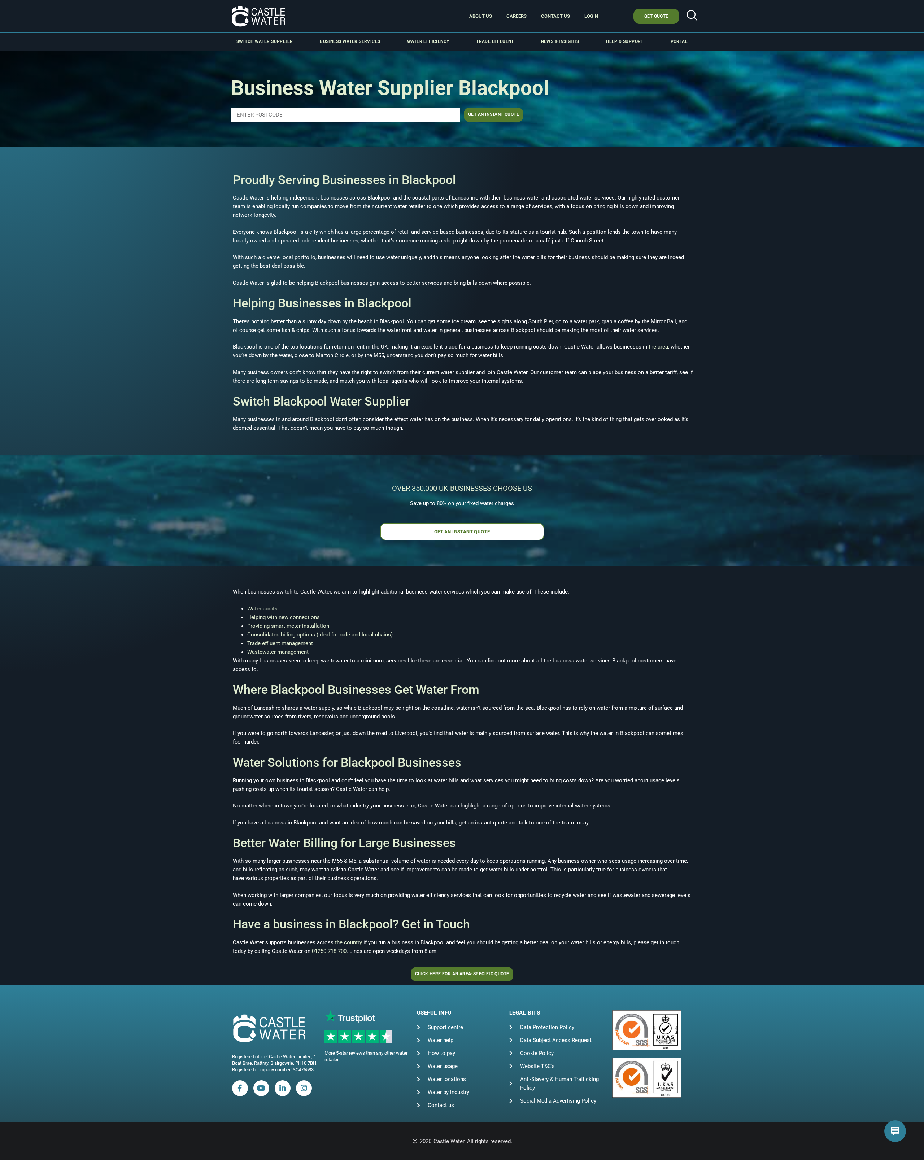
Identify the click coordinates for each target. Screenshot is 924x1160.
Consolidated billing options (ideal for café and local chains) (320, 634)
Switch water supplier (264, 41)
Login (591, 16)
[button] (692, 16)
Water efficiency (428, 41)
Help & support (625, 41)
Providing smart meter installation (288, 626)
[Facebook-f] (240, 1088)
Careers (516, 16)
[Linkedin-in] (283, 1088)
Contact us (555, 16)
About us (480, 16)
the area (658, 346)
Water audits (262, 608)
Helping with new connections (283, 617)
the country (348, 942)
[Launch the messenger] (895, 1131)
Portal (679, 41)
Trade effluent (495, 41)
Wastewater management (278, 652)
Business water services (350, 41)
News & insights (560, 41)
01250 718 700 (329, 951)
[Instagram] (304, 1088)
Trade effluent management (280, 643)
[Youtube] (261, 1088)
